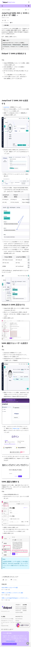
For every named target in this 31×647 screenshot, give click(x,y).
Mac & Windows (19, 618)
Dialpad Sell (18, 610)
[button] (27, 643)
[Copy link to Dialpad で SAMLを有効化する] (4, 57)
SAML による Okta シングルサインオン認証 (12, 592)
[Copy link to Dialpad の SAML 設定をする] (27, 305)
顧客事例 (24, 608)
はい (6, 579)
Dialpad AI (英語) (19, 612)
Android (17, 620)
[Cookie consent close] (28, 632)
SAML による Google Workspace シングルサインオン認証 (15, 598)
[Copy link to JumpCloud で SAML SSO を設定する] (7, 104)
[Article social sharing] (3, 20)
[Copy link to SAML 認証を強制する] (22, 482)
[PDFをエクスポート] (5, 20)
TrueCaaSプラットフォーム (7, 620)
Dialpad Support (19, 608)
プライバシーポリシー (10, 641)
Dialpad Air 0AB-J (4, 625)
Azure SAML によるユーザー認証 (10, 587)
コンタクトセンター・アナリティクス (8, 623)
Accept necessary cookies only (9, 643)
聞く (12, 22)
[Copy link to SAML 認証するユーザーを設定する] (6, 346)
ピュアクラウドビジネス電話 (7, 618)
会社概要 (24, 607)
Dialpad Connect (19, 607)
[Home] (8, 2)
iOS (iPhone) (18, 622)
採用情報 (24, 610)
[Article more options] (28, 10)
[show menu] (29, 2)
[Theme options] (29, 6)
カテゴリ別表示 (7, 9)
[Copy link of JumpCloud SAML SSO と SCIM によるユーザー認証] (17, 15)
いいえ (15, 579)
